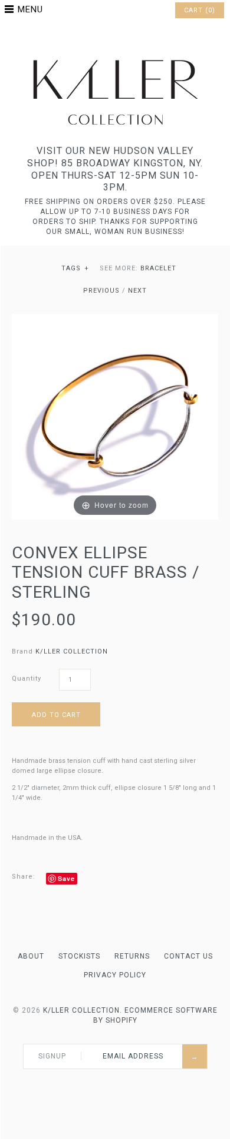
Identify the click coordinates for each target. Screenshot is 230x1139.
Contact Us (188, 956)
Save (66, 878)
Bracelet (158, 268)
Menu (30, 9)
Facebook (99, 37)
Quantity (26, 678)
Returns (132, 956)
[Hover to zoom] (115, 416)
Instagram (130, 37)
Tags (75, 268)
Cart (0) (199, 10)
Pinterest (115, 37)
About (31, 956)
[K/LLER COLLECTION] (115, 57)
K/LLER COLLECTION (71, 651)
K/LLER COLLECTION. (82, 1010)
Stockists (79, 956)
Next (137, 290)
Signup (52, 1056)
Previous (101, 290)
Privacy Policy (115, 975)
